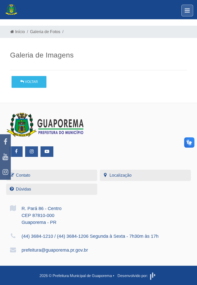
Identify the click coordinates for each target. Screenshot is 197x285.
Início (19, 32)
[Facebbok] (16, 151)
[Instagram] (5, 172)
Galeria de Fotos (45, 32)
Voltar (31, 82)
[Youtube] (5, 157)
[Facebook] (5, 141)
